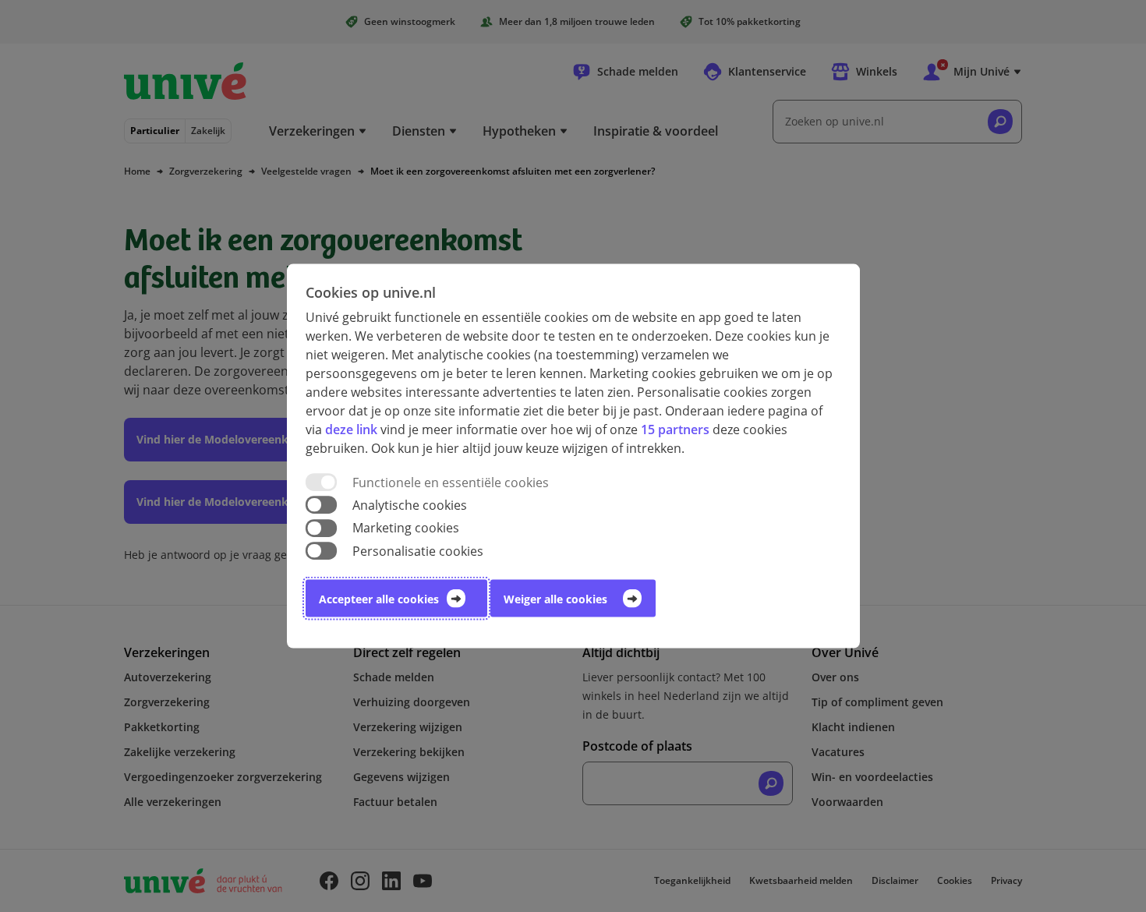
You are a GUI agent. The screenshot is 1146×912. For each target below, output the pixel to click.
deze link (351, 429)
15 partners (675, 429)
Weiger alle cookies (555, 598)
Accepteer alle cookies (379, 598)
